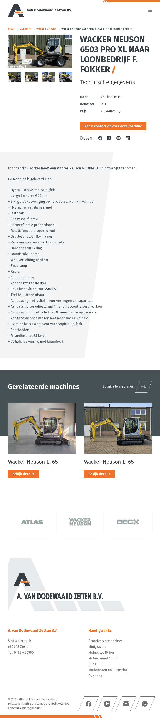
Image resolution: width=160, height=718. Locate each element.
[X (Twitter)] (109, 138)
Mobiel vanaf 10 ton (103, 658)
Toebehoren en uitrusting (108, 670)
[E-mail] (126, 703)
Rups (92, 664)
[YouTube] (107, 703)
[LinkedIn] (128, 138)
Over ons (95, 676)
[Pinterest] (118, 138)
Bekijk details (23, 474)
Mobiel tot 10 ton (101, 652)
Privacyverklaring (19, 704)
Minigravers (97, 647)
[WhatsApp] (144, 703)
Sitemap (39, 704)
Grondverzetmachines (105, 641)
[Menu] (150, 10)
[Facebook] (100, 138)
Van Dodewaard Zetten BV (49, 10)
